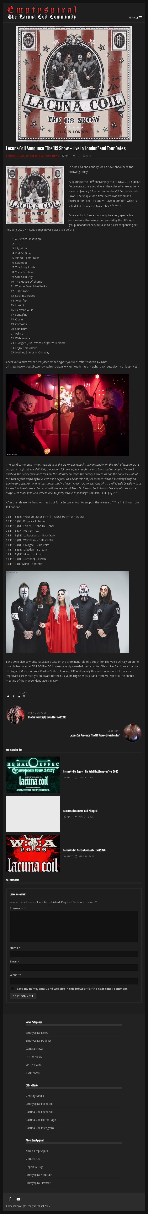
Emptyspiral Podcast (38, 1040)
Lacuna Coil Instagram (40, 1128)
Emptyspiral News (37, 1032)
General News (15, 156)
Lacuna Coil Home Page (41, 1120)
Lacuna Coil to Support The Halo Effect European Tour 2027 (33, 775)
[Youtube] (18, 1199)
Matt (68, 156)
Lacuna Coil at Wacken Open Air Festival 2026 (33, 853)
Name (15, 948)
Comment (18, 908)
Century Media (35, 1096)
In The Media (34, 156)
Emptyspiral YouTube (39, 1175)
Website (15, 975)
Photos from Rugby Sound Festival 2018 (47, 717)
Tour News (52, 156)
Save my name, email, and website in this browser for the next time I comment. (72, 988)
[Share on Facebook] (14, 696)
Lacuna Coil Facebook (39, 1112)
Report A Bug (34, 1167)
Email (15, 961)
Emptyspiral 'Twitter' (38, 1183)
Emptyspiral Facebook (39, 1104)
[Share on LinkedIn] (19, 696)
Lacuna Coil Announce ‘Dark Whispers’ (33, 814)
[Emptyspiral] (42, 19)
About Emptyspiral (37, 1151)
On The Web (33, 1065)
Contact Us (33, 1159)
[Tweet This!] (8, 696)
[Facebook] (10, 1199)
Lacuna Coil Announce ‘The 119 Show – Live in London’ (95, 735)
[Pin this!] (24, 696)
